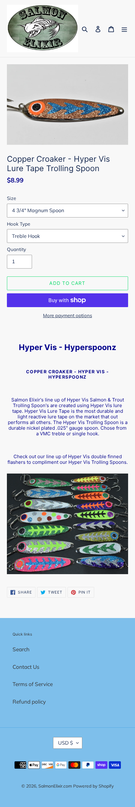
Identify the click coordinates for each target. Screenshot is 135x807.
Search (21, 649)
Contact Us (26, 666)
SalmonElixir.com (55, 786)
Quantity (16, 249)
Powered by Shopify (93, 786)
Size (11, 198)
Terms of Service (33, 684)
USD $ (65, 743)
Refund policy (29, 701)
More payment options (67, 315)
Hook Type (18, 224)
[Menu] (124, 28)
